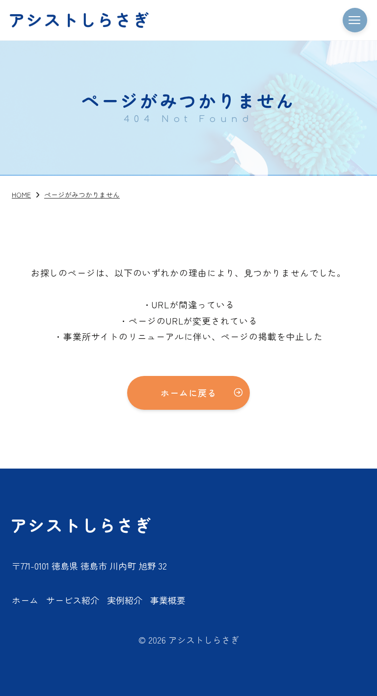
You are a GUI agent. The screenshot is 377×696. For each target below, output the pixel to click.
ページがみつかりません (82, 194)
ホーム (25, 600)
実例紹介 (124, 600)
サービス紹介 (72, 600)
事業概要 (168, 600)
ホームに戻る (188, 392)
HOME (21, 194)
